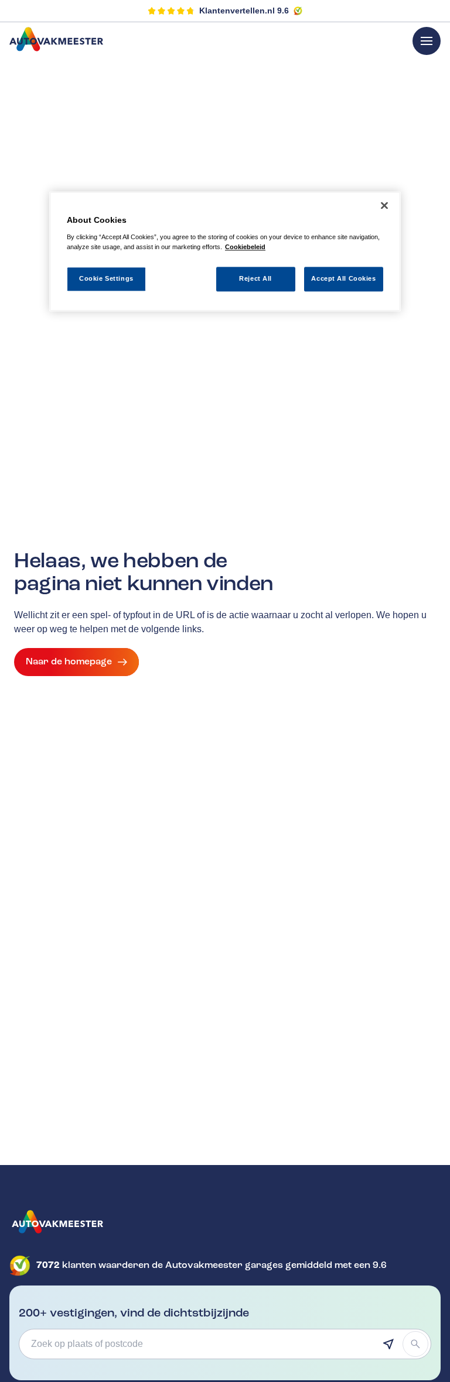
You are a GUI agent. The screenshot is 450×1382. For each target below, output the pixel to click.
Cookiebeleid (245, 246)
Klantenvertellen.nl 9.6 (244, 10)
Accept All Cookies (343, 278)
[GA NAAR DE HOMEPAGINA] (225, 1221)
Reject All (255, 278)
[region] (225, 252)
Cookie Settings (106, 278)
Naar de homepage (69, 661)
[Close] (384, 206)
